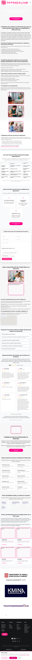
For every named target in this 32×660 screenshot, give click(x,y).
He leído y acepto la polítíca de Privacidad (10, 252)
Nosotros (18, 624)
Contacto (18, 626)
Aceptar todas (13, 657)
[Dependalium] (15, 2)
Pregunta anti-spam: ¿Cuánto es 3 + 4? (8, 248)
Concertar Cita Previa (4, 634)
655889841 (3, 630)
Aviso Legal (26, 632)
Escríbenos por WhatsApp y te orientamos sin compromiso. (10, 146)
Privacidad (25, 624)
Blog (17, 625)
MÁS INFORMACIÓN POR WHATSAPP (16, 450)
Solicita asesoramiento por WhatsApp (16, 19)
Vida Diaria (10, 626)
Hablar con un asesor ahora (16, 223)
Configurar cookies (27, 626)
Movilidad (10, 625)
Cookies (25, 625)
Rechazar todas (4, 657)
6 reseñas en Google (20, 365)
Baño (10, 624)
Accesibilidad (26, 631)
